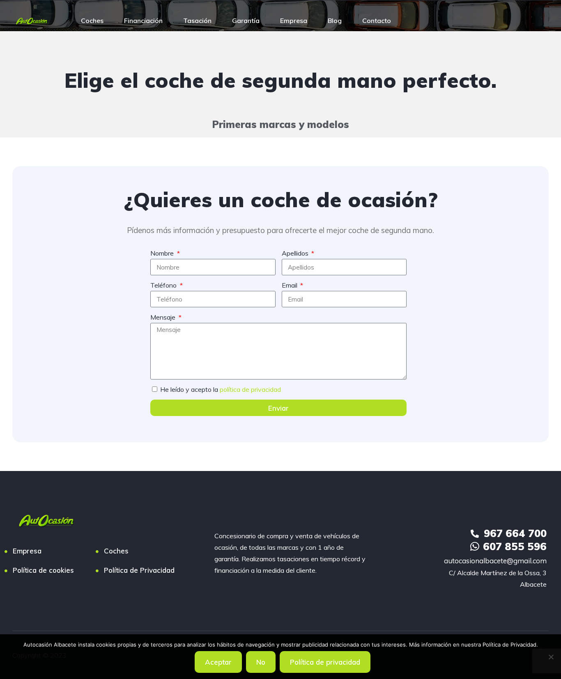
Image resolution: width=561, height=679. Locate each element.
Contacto (376, 20)
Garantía (246, 20)
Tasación (197, 20)
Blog (335, 20)
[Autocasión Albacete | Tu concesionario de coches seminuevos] (31, 20)
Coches (92, 20)
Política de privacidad (325, 662)
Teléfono (164, 285)
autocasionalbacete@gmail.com (495, 560)
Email (290, 285)
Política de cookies (43, 570)
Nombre (162, 253)
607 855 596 (515, 546)
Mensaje (163, 317)
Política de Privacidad (139, 570)
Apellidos (296, 253)
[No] (551, 657)
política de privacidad (250, 389)
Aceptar (218, 662)
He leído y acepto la (220, 389)
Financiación (143, 20)
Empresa (293, 20)
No (260, 662)
